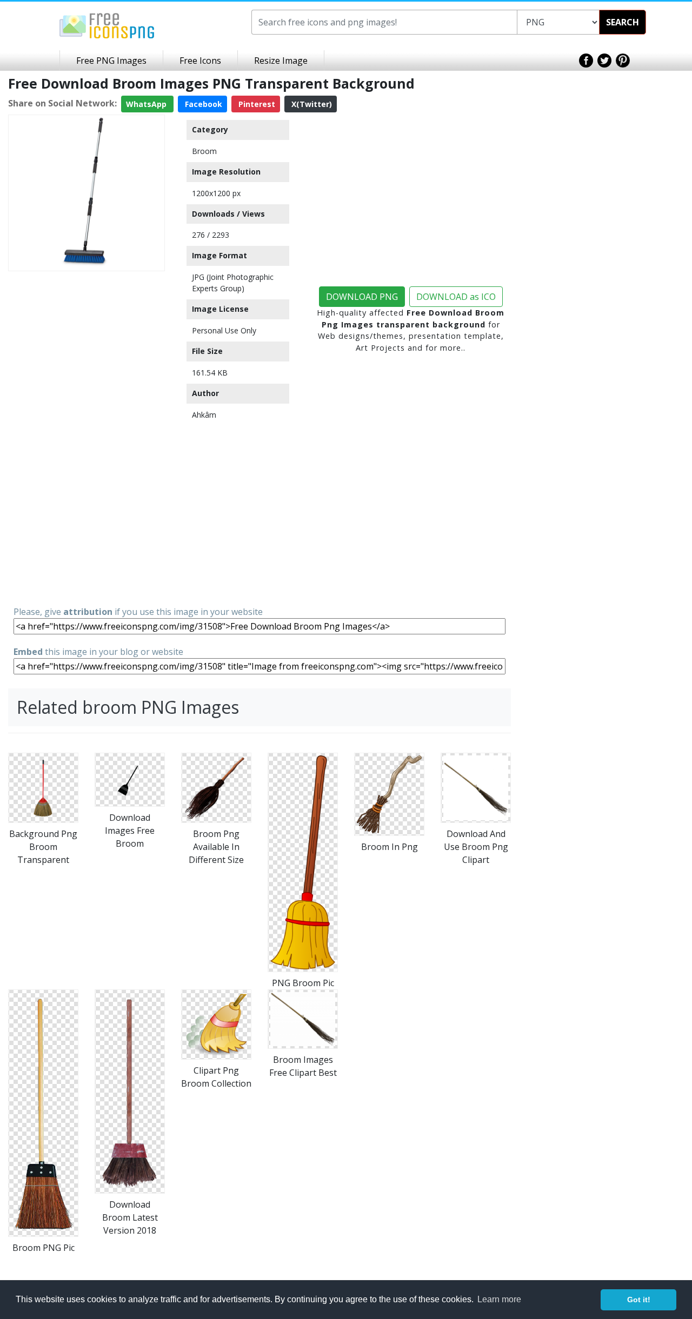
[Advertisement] (86, 438)
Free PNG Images (111, 60)
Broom (204, 151)
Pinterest (255, 104)
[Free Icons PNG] (107, 25)
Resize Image (281, 60)
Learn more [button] (499, 1299)
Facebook (202, 104)
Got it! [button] (638, 1299)
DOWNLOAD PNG (362, 297)
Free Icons (200, 60)
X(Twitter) (310, 104)
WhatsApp (147, 104)
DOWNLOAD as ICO (456, 297)
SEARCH (622, 22)
